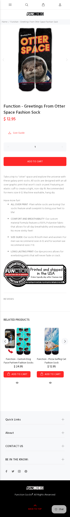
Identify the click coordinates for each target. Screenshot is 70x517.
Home (4, 22)
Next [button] (66, 59)
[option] (35, 60)
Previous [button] (3, 59)
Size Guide (19, 133)
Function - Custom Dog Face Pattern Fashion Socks (18, 361)
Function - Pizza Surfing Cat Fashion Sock (51, 361)
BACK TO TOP (35, 509)
